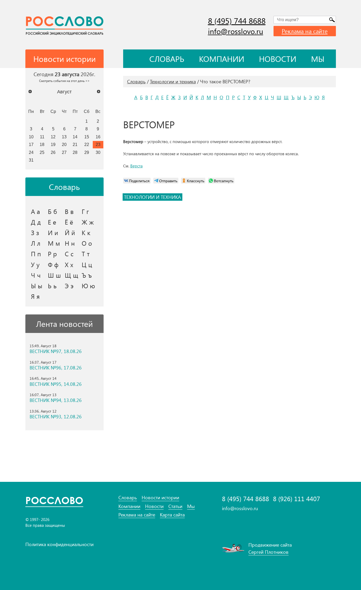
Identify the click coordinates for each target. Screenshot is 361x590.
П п (36, 253)
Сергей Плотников (268, 552)
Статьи (175, 506)
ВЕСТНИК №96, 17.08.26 (56, 368)
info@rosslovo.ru (235, 31)
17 (31, 144)
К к (86, 232)
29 (86, 152)
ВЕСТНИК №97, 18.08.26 (56, 351)
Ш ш (54, 275)
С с (69, 253)
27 (64, 152)
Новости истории (160, 498)
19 (53, 144)
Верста (136, 165)
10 (31, 136)
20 (64, 144)
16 (98, 136)
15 (86, 136)
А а (35, 211)
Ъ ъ (87, 275)
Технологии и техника (173, 81)
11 (42, 136)
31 (31, 160)
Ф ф (53, 264)
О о (87, 243)
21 (75, 144)
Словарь (166, 58)
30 (98, 152)
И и (53, 232)
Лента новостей (64, 323)
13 (64, 136)
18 (42, 144)
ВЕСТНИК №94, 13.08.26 (56, 400)
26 (53, 152)
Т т (86, 253)
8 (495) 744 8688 (237, 20)
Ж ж (88, 222)
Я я (35, 296)
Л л (35, 243)
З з (35, 232)
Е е (52, 222)
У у (35, 264)
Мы (318, 58)
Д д (36, 222)
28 (75, 152)
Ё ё (69, 222)
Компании (221, 58)
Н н (70, 243)
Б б (52, 211)
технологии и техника (152, 197)
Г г (85, 211)
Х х (69, 264)
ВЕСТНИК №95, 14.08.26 (56, 384)
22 (86, 144)
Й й (70, 232)
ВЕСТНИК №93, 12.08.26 (56, 417)
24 (31, 152)
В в (69, 211)
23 (98, 144)
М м (54, 243)
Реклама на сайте (305, 31)
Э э (69, 285)
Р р (52, 253)
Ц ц (87, 264)
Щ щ (71, 275)
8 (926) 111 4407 (296, 499)
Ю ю (88, 285)
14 (75, 136)
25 (42, 152)
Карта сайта (172, 515)
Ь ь (52, 285)
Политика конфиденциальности (59, 544)
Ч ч (36, 275)
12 (53, 136)
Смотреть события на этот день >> (64, 81)
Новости (277, 58)
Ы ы (36, 285)
